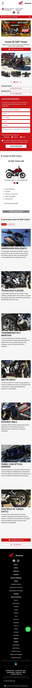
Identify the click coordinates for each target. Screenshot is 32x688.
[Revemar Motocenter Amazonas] (25, 3)
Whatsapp (6, 464)
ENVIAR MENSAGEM (16, 474)
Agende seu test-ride (17, 377)
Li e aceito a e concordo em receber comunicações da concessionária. (16, 469)
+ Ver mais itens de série (10, 531)
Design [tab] (13, 552)
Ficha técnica (10, 535)
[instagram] (18, 13)
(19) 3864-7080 (17, 421)
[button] (3, 192)
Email (23, 464)
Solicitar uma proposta (16, 539)
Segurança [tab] (9, 552)
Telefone (16, 464)
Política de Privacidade (16, 468)
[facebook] (14, 13)
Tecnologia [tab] (4, 552)
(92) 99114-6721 (17, 416)
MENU (3, 4)
